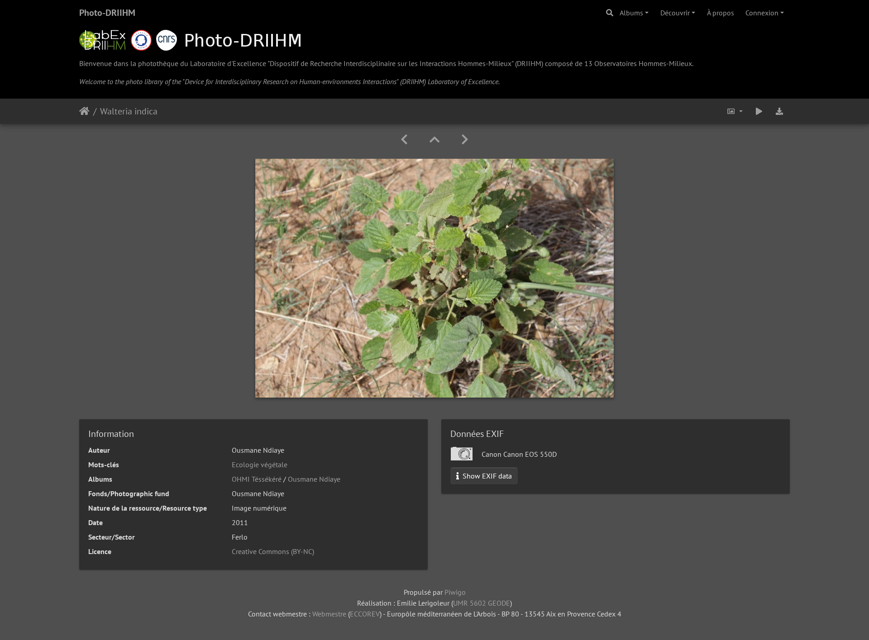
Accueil (84, 111)
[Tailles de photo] (735, 111)
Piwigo (455, 592)
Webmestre (329, 613)
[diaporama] (759, 111)
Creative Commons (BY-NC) (273, 551)
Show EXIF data (486, 475)
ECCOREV (365, 613)
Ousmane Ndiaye (314, 479)
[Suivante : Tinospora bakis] (464, 139)
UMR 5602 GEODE (481, 602)
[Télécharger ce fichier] (779, 111)
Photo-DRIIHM (107, 13)
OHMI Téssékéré (257, 479)
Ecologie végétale (259, 464)
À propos (720, 12)
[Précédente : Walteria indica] (404, 139)
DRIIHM (529, 63)
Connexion (761, 12)
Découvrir (675, 12)
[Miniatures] (434, 139)
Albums (631, 12)
